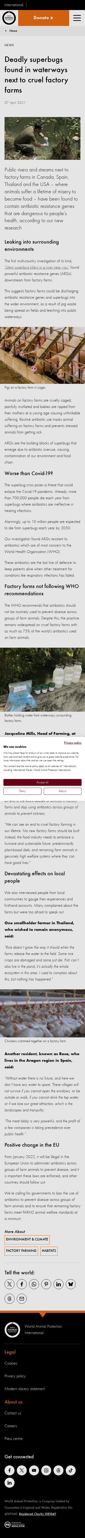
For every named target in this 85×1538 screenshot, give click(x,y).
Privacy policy (73, 742)
